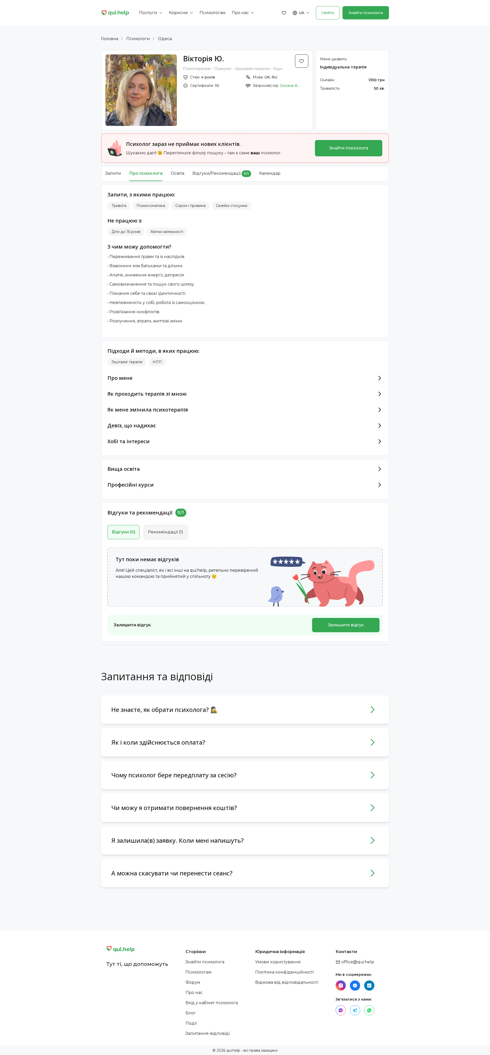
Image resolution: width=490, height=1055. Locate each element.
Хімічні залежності (167, 231)
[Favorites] (284, 13)
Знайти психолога (366, 12)
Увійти (327, 12)
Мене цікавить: (333, 59)
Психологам (199, 972)
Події (191, 1023)
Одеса (165, 38)
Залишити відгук (346, 625)
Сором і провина (190, 205)
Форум (193, 982)
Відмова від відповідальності (286, 982)
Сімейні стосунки (231, 205)
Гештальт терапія (127, 362)
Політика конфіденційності (284, 972)
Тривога (119, 205)
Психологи (138, 38)
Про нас (194, 992)
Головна (109, 38)
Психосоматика (151, 205)
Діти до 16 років (126, 231)
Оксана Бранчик (291, 85)
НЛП (157, 362)
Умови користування (278, 961)
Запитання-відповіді (208, 1033)
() (123, 532)
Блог (191, 1013)
